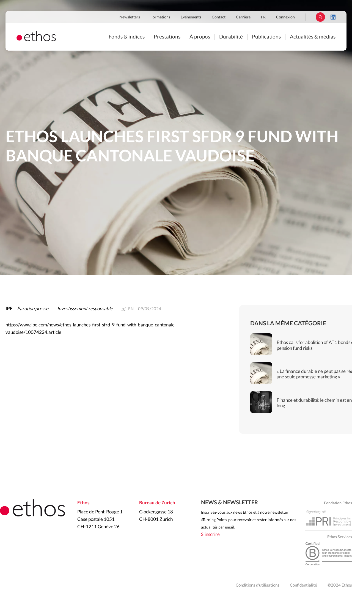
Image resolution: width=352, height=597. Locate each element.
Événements (191, 17)
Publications (266, 37)
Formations (160, 17)
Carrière (243, 17)
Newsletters (129, 17)
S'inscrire (210, 534)
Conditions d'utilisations (257, 585)
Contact (219, 17)
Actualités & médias (313, 37)
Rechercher (320, 17)
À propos (199, 37)
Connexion (285, 17)
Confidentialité (303, 585)
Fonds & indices (127, 37)
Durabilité (231, 37)
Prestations (167, 37)
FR (263, 17)
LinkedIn (333, 17)
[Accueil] (36, 39)
